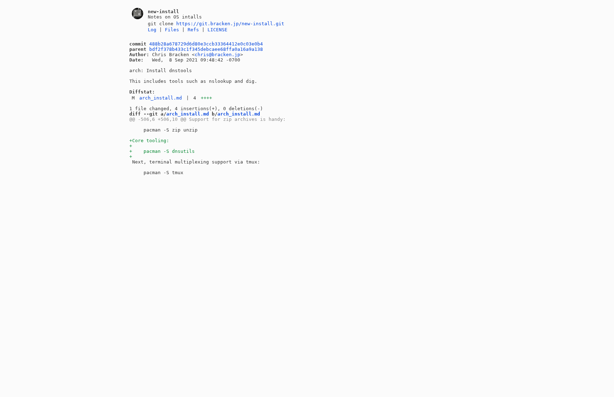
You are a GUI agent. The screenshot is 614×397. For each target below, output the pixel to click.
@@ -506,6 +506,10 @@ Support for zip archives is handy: (207, 119)
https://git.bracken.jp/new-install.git (230, 23)
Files (172, 29)
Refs (193, 29)
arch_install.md (160, 98)
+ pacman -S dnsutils (162, 151)
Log (152, 29)
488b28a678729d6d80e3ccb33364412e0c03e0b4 (206, 44)
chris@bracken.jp (217, 54)
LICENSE (217, 29)
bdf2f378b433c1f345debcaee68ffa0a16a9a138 (206, 49)
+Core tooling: (149, 140)
